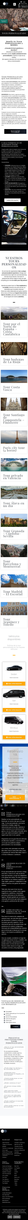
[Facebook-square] (23, 6)
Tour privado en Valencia (13, 476)
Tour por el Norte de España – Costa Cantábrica (11, 329)
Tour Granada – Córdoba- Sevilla (13, 533)
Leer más (17, 1216)
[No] (26, 1214)
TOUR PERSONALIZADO (14, 33)
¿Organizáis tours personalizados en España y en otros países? (14, 1074)
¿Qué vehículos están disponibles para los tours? (12, 1091)
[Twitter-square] (25, 6)
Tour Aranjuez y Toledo (11, 621)
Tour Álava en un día (13, 504)
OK (10, 1216)
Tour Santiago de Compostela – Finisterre (14, 418)
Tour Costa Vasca (11, 388)
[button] (14, 4)
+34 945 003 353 (15, 789)
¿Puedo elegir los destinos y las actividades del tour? (13, 1068)
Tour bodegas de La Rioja (13, 360)
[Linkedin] (19, 6)
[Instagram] (21, 6)
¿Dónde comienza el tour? (12, 1083)
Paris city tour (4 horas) (14, 449)
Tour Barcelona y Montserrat (12, 563)
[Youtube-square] (26, 6)
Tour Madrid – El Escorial (13, 592)
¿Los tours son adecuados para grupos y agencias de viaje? (12, 1096)
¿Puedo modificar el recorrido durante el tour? (13, 1101)
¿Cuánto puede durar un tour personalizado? (13, 1079)
